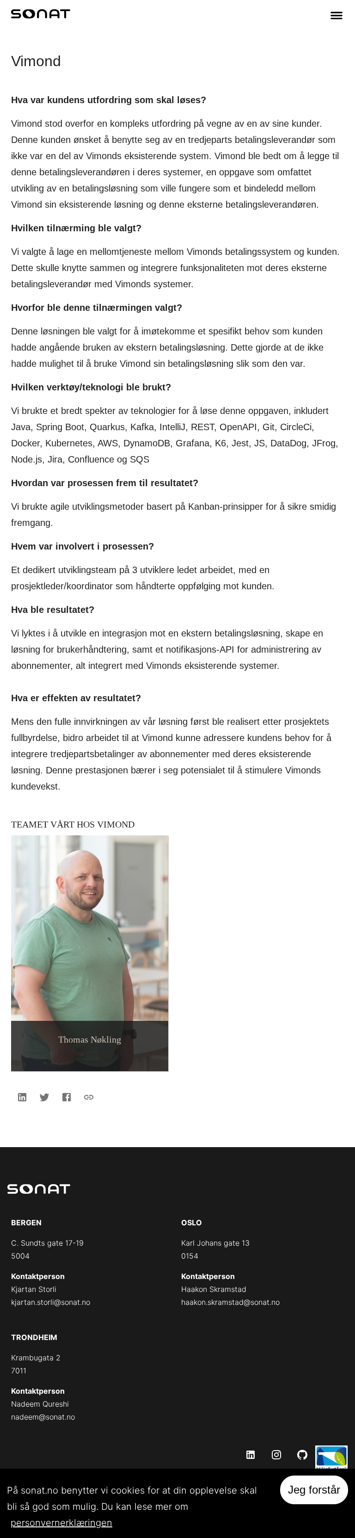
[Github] (302, 1454)
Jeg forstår (314, 1489)
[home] (40, 15)
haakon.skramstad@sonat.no (230, 1302)
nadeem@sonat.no (43, 1416)
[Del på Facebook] (66, 1097)
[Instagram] (276, 1454)
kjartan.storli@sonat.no (50, 1302)
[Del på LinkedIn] (22, 1097)
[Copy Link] (89, 1097)
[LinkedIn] (250, 1454)
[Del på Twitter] (44, 1097)
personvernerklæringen (61, 1522)
